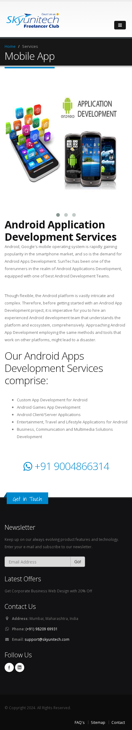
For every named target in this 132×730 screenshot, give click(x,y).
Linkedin (19, 667)
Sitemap (98, 722)
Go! (77, 561)
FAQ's (80, 722)
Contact (118, 722)
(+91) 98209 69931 (41, 628)
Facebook (9, 667)
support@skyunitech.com (47, 639)
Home (10, 46)
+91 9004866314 (70, 466)
